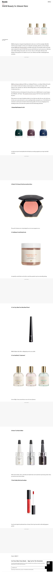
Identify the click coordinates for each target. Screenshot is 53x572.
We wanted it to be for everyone (29, 93)
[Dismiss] (51, 562)
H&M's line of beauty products (21, 47)
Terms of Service (26, 569)
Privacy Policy (31, 569)
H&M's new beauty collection (17, 84)
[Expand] (48, 562)
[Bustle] (5, 2)
